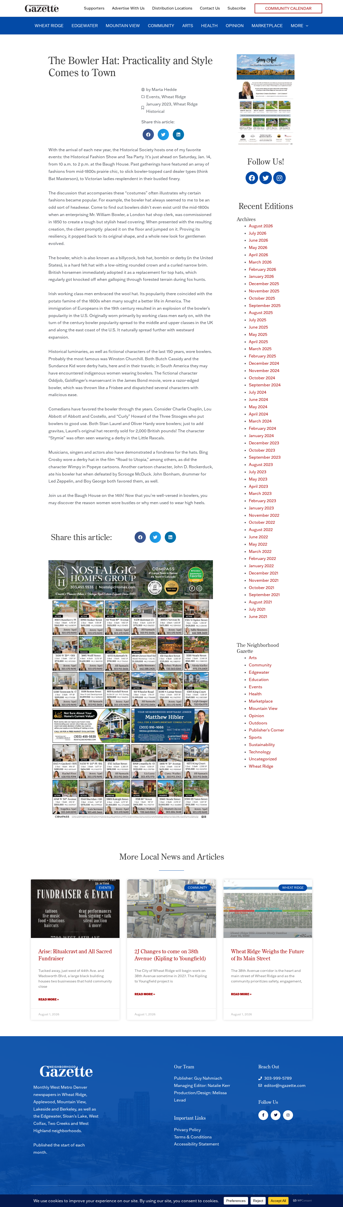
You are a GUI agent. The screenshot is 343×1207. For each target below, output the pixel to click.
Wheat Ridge (173, 96)
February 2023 (262, 500)
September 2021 (264, 594)
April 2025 (258, 341)
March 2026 (260, 262)
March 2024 (260, 421)
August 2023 (261, 464)
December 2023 (264, 442)
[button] (288, 8)
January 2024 (261, 435)
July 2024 (257, 392)
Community (260, 664)
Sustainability (262, 744)
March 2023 (260, 493)
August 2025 (261, 312)
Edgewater (259, 672)
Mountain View (263, 708)
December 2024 (264, 363)
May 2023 (258, 479)
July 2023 (257, 471)
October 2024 (262, 377)
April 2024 (258, 413)
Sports (255, 737)
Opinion (256, 715)
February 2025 (262, 355)
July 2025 (257, 319)
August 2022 (261, 529)
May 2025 (258, 334)
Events (152, 96)
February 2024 (262, 428)
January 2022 (261, 565)
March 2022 (260, 551)
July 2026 (257, 233)
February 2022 (262, 558)
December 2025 (264, 283)
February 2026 (262, 269)
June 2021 (258, 616)
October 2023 (262, 450)
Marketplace (261, 701)
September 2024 (265, 384)
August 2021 (260, 601)
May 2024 (258, 406)
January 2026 (261, 276)
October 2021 (261, 587)
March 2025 (260, 348)
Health (255, 693)
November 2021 (263, 580)
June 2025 (258, 327)
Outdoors (258, 722)
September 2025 (264, 305)
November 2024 (264, 370)
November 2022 (264, 515)
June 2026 (258, 240)
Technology (260, 751)
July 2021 (257, 609)
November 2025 (264, 290)
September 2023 (265, 457)
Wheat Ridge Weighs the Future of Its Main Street (267, 954)
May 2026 (258, 247)
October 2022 (262, 522)
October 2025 (262, 298)
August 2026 (261, 225)
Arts (253, 657)
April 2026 (258, 254)
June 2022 (258, 536)
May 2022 (258, 544)
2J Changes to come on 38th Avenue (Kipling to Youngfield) (170, 954)
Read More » (48, 999)
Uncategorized (263, 758)
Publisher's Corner (266, 729)
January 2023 (158, 104)
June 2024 (258, 399)
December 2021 (263, 572)
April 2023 (258, 486)
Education (259, 679)
